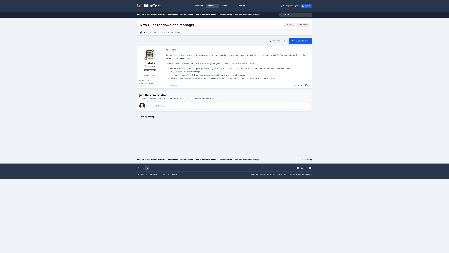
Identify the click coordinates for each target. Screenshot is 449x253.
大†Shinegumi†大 (298, 85)
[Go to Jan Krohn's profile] (141, 32)
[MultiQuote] (167, 85)
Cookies (175, 175)
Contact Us (165, 175)
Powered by (301, 175)
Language (142, 175)
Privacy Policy (154, 175)
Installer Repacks (173, 32)
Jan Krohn (147, 32)
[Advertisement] (224, 138)
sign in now (191, 98)
